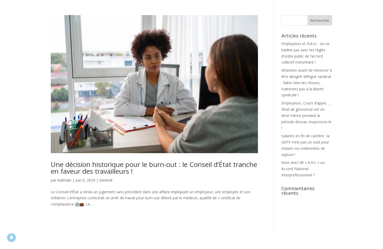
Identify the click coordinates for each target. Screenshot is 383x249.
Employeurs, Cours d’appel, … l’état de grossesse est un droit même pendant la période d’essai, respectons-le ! (306, 115)
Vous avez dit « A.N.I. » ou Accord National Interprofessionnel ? (303, 168)
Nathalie (64, 180)
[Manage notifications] (11, 237)
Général (105, 180)
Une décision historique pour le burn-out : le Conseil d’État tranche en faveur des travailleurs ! (154, 168)
